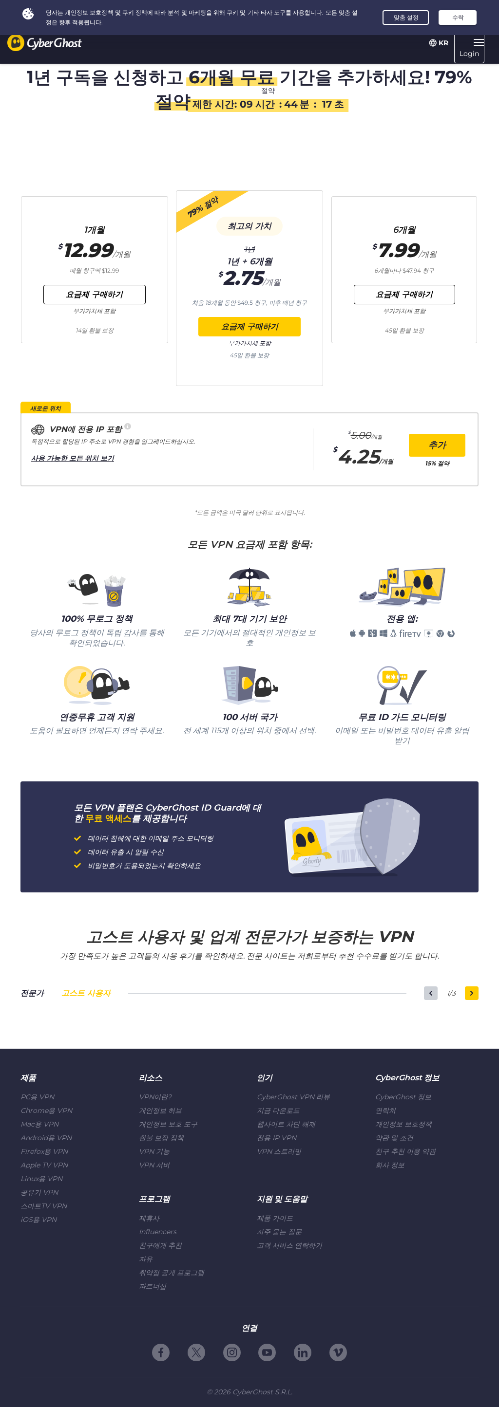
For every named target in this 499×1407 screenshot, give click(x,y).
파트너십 (152, 1286)
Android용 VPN (46, 1137)
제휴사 (149, 1218)
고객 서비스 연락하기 (289, 1245)
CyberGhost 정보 (403, 1096)
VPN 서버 (154, 1165)
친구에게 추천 (160, 1245)
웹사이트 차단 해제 (286, 1124)
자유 (146, 1259)
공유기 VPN (39, 1192)
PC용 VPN (37, 1096)
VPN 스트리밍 (279, 1151)
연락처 (385, 1110)
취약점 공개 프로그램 (171, 1272)
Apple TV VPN (44, 1165)
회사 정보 (389, 1165)
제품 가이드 (275, 1218)
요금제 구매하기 (249, 326)
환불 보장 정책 (161, 1137)
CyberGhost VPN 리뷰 (293, 1096)
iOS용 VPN (38, 1219)
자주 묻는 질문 (279, 1231)
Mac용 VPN (39, 1124)
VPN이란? (155, 1096)
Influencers (157, 1231)
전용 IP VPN (276, 1137)
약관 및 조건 (394, 1137)
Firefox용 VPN (44, 1151)
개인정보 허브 (160, 1110)
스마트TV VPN (43, 1206)
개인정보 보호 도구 (168, 1124)
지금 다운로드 (278, 1110)
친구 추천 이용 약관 (405, 1151)
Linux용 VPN (41, 1178)
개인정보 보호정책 (403, 1124)
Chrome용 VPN (46, 1110)
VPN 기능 (154, 1151)
